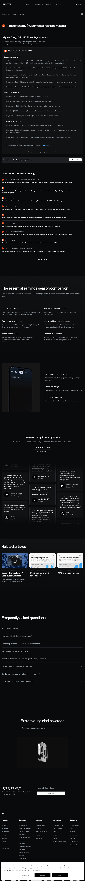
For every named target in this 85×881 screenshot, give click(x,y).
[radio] (36, 447)
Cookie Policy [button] (68, 868)
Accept (60, 875)
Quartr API (46, 145)
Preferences (25, 875)
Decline (42, 875)
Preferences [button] (36, 870)
